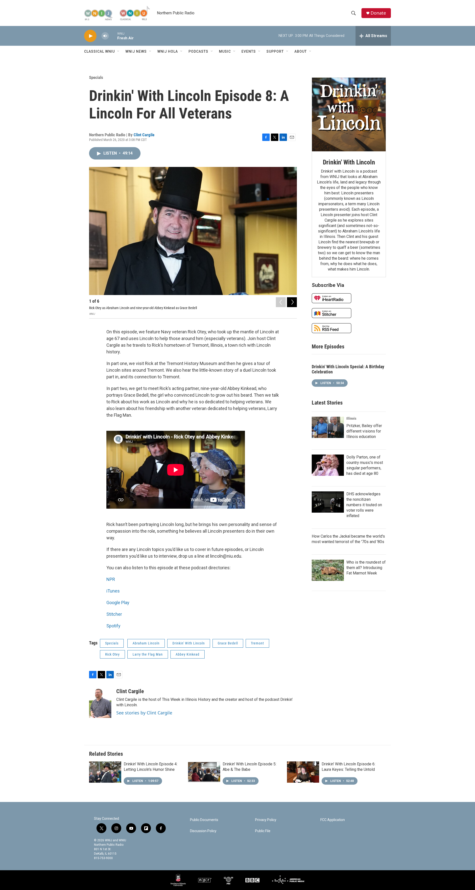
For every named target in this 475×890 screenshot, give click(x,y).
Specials (96, 77)
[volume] (105, 36)
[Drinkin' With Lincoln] (349, 114)
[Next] (292, 302)
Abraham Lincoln (146, 643)
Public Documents (204, 820)
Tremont (257, 643)
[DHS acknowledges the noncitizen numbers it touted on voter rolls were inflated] (328, 502)
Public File (262, 831)
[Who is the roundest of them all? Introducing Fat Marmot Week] (328, 570)
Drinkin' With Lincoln (188, 643)
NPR (110, 579)
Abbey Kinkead (187, 654)
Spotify (113, 625)
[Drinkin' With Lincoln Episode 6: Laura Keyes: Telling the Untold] (303, 772)
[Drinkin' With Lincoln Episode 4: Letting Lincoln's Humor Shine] (105, 772)
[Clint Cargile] (100, 703)
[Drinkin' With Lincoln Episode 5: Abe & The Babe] (204, 772)
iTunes (113, 590)
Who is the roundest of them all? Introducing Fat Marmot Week (366, 567)
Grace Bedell (228, 643)
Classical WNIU (99, 51)
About (300, 51)
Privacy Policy (265, 820)
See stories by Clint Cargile (144, 713)
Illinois (351, 418)
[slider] (113, 35)
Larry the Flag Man (148, 654)
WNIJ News (136, 51)
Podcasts (198, 51)
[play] (90, 36)
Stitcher (114, 614)
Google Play (117, 602)
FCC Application (332, 820)
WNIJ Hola (167, 51)
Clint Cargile (144, 134)
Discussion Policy (203, 831)
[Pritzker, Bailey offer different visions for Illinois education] (328, 427)
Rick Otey (112, 654)
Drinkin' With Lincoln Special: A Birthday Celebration (348, 369)
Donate (378, 13)
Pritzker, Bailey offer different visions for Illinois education (364, 431)
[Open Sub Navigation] (118, 51)
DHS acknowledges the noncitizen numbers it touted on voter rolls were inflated (364, 505)
